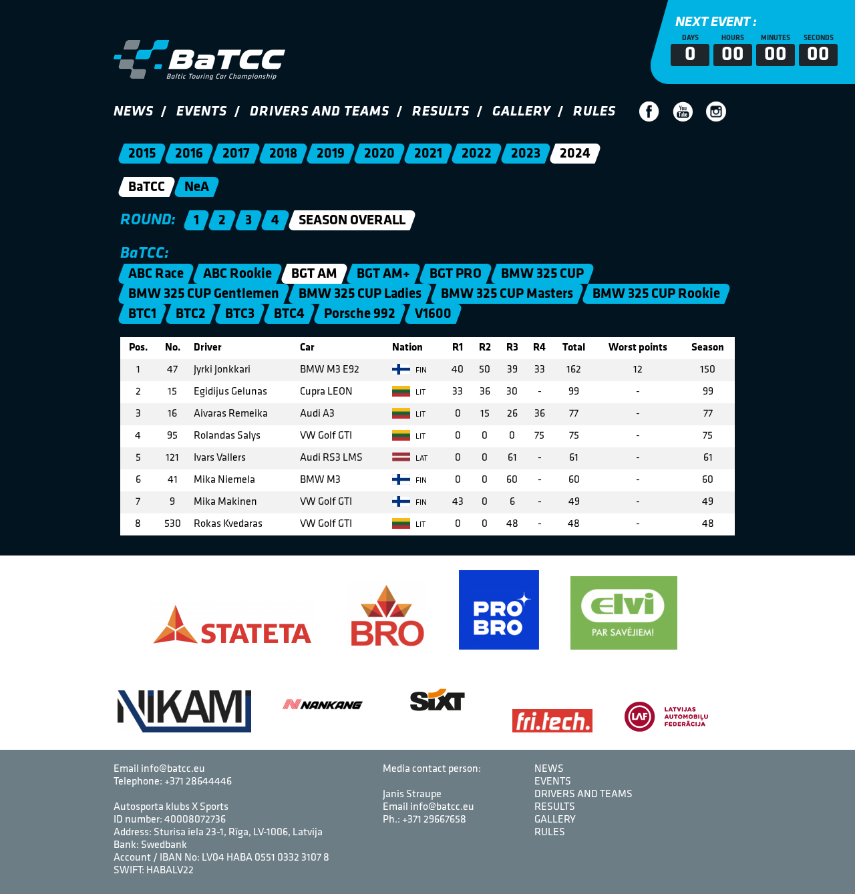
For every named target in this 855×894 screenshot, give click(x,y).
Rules (594, 112)
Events (201, 112)
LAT (420, 459)
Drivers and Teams (319, 112)
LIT (419, 393)
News (134, 112)
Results (441, 112)
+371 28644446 (198, 781)
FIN (420, 371)
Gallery (521, 112)
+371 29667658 (434, 820)
